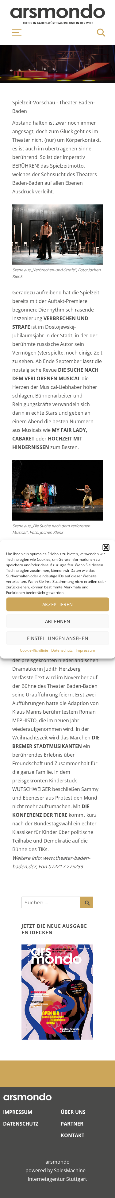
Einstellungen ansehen (57, 638)
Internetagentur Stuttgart (57, 1179)
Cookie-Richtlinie (34, 650)
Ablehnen (57, 621)
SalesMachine (70, 1170)
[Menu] (13, 32)
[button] (106, 547)
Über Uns (73, 1112)
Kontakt (72, 1135)
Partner (72, 1123)
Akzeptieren (57, 604)
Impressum (85, 650)
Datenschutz (62, 650)
